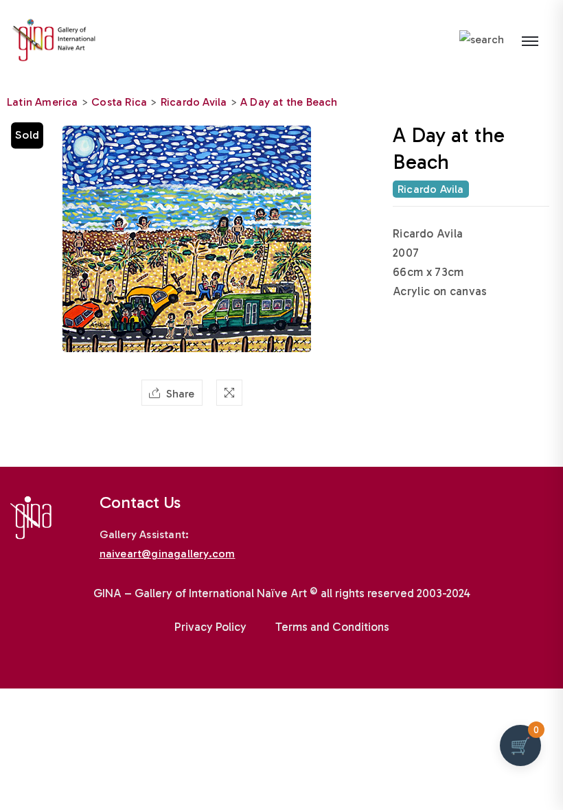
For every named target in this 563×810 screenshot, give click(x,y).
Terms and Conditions (332, 627)
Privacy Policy (210, 627)
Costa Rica (119, 101)
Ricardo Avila (194, 101)
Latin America (42, 101)
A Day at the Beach (289, 101)
